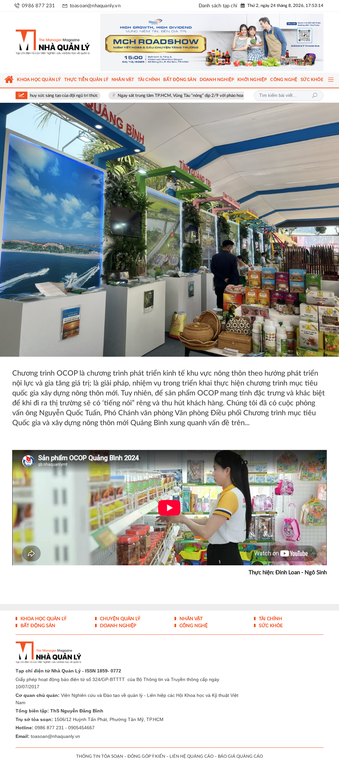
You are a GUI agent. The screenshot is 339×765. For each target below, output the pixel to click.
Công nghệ (193, 626)
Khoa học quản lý (43, 619)
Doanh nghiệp (117, 626)
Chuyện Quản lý (119, 619)
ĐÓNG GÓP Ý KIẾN (146, 756)
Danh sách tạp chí (218, 5)
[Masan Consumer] (211, 42)
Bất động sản (37, 626)
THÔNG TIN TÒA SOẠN (99, 756)
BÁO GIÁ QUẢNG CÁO (240, 756)
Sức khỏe (270, 626)
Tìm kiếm (314, 95)
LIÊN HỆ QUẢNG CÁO (192, 756)
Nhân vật (190, 619)
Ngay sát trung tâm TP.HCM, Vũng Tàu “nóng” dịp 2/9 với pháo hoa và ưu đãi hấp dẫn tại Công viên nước (183, 96)
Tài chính (270, 619)
